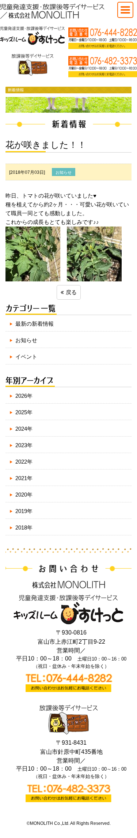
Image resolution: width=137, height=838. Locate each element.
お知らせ (26, 340)
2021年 (24, 478)
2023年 (24, 445)
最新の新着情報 (34, 324)
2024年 (24, 429)
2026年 (24, 396)
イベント (26, 356)
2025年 (24, 412)
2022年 (24, 462)
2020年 (24, 494)
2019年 (24, 511)
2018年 (24, 527)
